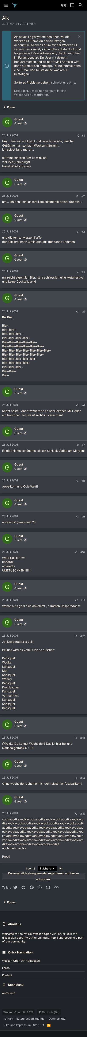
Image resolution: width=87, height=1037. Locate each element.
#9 (83, 516)
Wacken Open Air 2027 (18, 1012)
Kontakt (7, 975)
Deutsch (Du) (50, 1012)
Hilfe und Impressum (17, 1025)
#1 (83, 135)
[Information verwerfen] (78, 37)
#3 (83, 231)
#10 (82, 552)
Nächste (46, 868)
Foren (6, 968)
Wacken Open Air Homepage (21, 960)
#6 (83, 405)
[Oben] (43, 1025)
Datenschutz (57, 1018)
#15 (82, 813)
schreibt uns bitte (63, 82)
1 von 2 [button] (30, 868)
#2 (83, 196)
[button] (6, 5)
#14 (82, 778)
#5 (83, 311)
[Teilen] (77, 136)
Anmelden (8, 993)
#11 (83, 600)
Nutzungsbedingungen (31, 1018)
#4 (83, 271)
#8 (83, 480)
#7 (83, 445)
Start (36, 1025)
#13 (82, 738)
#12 (82, 636)
